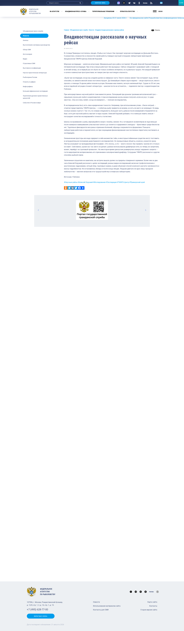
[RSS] (151, 3)
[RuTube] (145, 3)
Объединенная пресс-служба (75, 11)
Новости (26, 36)
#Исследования (99, 182)
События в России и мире (32, 103)
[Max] (118, 3)
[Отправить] (82, 188)
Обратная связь (100, 3)
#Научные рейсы (70, 182)
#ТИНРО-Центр (123, 182)
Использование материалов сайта (106, 606)
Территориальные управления (103, 11)
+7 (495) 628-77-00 (37, 609)
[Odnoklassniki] (65, 188)
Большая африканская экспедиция (35, 91)
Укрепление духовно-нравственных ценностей (35, 97)
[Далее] (145, 210)
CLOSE (181, 3)
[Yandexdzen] (124, 3)
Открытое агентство (127, 11)
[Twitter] (76, 188)
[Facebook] (79, 188)
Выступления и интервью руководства (36, 45)
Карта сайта (152, 602)
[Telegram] (129, 3)
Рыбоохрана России (30, 77)
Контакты (153, 606)
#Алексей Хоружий (85, 182)
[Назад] (38, 210)
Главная (66, 30)
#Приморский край (137, 182)
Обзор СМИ (27, 49)
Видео (25, 59)
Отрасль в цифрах (29, 82)
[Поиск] (80, 3)
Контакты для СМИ (101, 610)
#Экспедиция (111, 182)
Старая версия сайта (148, 610)
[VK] (134, 3)
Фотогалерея (27, 54)
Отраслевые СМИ (29, 63)
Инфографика (28, 86)
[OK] (139, 3)
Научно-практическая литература (35, 73)
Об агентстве (54, 11)
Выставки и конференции (32, 68)
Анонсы (25, 40)
